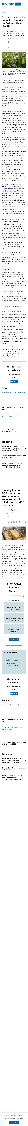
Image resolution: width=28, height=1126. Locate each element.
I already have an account (14, 645)
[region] (14, 1119)
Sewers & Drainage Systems (10, 486)
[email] (19, 48)
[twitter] (14, 48)
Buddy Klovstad (14, 510)
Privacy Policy (19, 1118)
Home (3, 12)
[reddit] (17, 48)
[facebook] (8, 48)
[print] (25, 48)
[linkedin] (11, 48)
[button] (3, 4)
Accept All (14, 1122)
